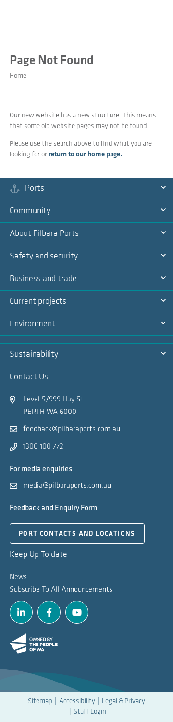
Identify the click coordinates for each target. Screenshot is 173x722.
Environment (32, 324)
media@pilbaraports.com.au (67, 486)
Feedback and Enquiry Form (53, 508)
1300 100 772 (43, 447)
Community (30, 211)
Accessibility (77, 701)
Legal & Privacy (123, 701)
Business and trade (43, 279)
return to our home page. (85, 154)
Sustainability (34, 354)
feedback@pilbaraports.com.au (71, 429)
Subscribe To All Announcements (61, 589)
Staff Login (90, 712)
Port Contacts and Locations (77, 534)
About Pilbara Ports (44, 234)
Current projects (38, 301)
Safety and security (44, 256)
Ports (34, 188)
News (18, 577)
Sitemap (40, 701)
